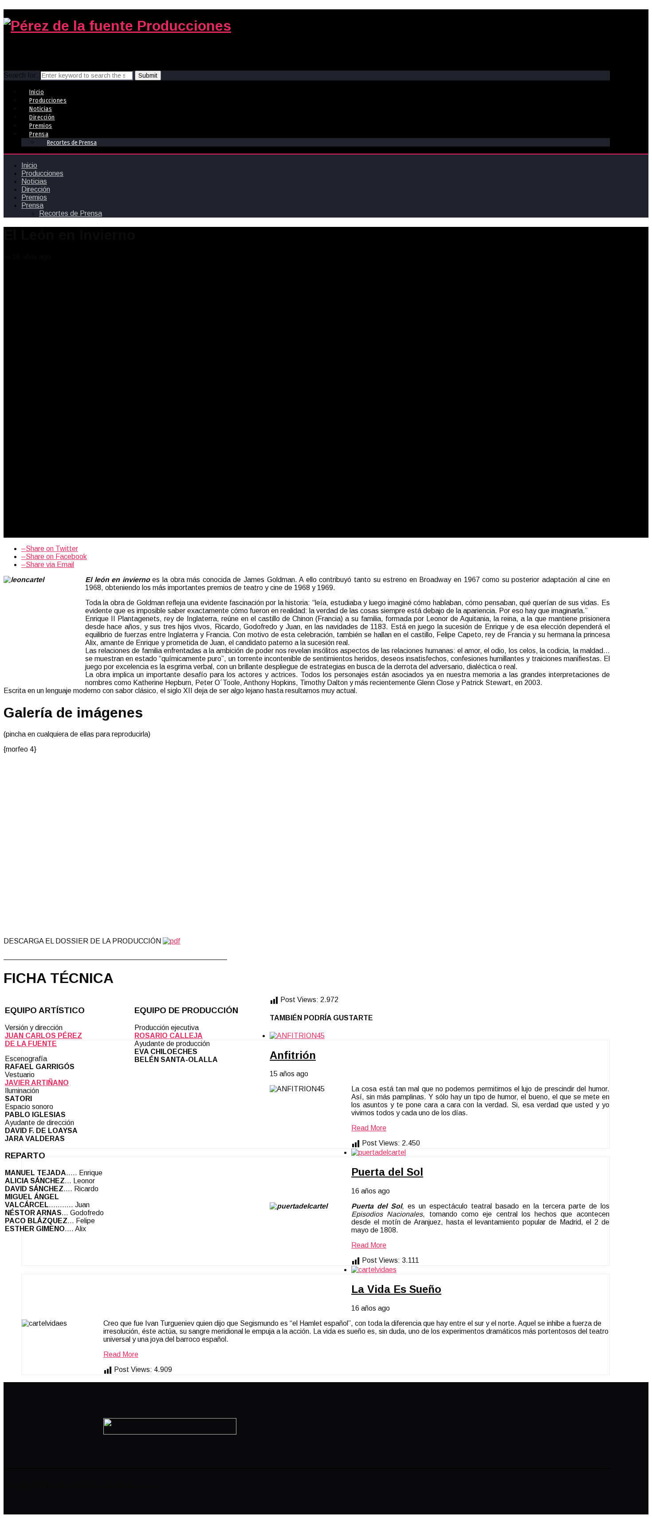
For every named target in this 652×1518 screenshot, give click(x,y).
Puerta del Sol (387, 1172)
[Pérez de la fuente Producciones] (117, 26)
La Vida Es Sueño (396, 1289)
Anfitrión (293, 1055)
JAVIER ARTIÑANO (37, 1082)
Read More (368, 1128)
